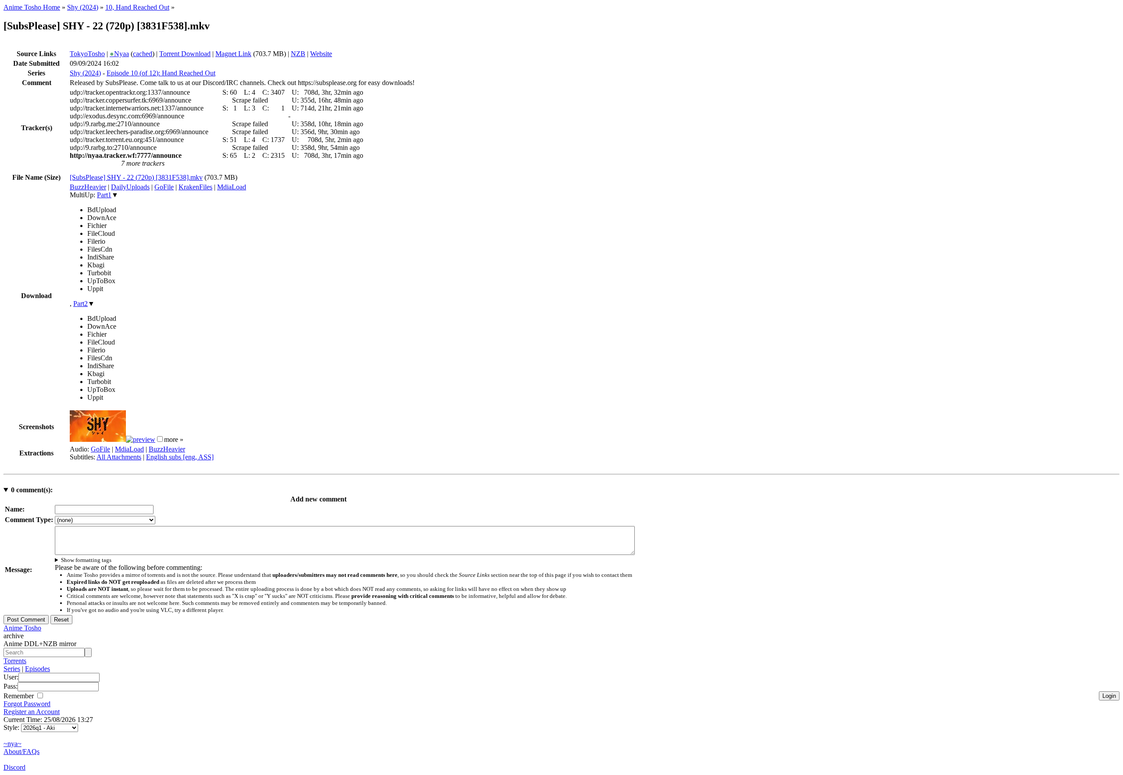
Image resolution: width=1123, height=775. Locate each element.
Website (321, 53)
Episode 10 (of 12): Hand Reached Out (161, 73)
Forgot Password (27, 703)
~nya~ (12, 743)
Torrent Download (185, 53)
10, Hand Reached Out (137, 7)
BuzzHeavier (88, 187)
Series (12, 668)
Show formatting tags (86, 560)
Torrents (15, 661)
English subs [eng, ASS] (180, 457)
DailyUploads (130, 187)
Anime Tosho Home (32, 7)
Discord (14, 767)
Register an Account (32, 711)
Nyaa (119, 53)
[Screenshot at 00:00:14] (98, 439)
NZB (298, 53)
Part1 (104, 195)
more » (173, 439)
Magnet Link (233, 53)
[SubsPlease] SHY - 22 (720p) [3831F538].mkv (136, 177)
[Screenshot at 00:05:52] (140, 439)
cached (142, 53)
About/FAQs (21, 751)
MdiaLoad (231, 187)
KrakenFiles (195, 187)
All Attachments (119, 457)
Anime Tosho (22, 628)
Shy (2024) (82, 7)
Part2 (80, 303)
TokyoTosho (87, 53)
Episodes (37, 668)
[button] (160, 439)
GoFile (164, 187)
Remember (20, 696)
